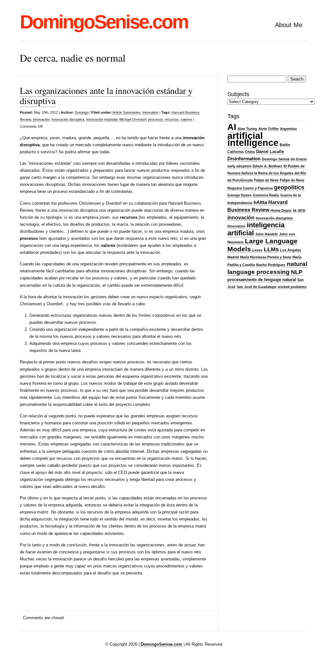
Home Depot (281, 210)
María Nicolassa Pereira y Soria (265, 257)
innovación (41, 119)
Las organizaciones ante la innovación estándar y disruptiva (106, 95)
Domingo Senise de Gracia (284, 159)
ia (294, 210)
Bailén (285, 145)
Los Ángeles (290, 250)
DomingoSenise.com (104, 22)
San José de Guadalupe (257, 287)
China (250, 152)
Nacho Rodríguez (270, 265)
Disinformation (244, 158)
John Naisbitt (266, 234)
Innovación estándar (102, 119)
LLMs (271, 249)
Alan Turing (247, 129)
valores (186, 119)
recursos (172, 119)
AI (231, 127)
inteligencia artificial (256, 229)
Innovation (150, 112)
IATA (301, 210)
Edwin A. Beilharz (267, 166)
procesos (155, 119)
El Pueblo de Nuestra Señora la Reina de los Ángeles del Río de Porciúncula (266, 173)
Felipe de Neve (266, 180)
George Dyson (239, 195)
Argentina (288, 129)
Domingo (81, 112)
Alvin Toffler (268, 129)
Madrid (233, 257)
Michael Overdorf (132, 119)
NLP (296, 272)
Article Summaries (126, 112)
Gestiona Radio (266, 195)
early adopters (239, 166)
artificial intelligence (252, 139)
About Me (288, 24)
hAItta (260, 202)
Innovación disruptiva (67, 119)
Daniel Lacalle (270, 151)
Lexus (257, 250)
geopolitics (289, 187)
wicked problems (292, 287)
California (235, 152)
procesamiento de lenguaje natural (261, 279)
